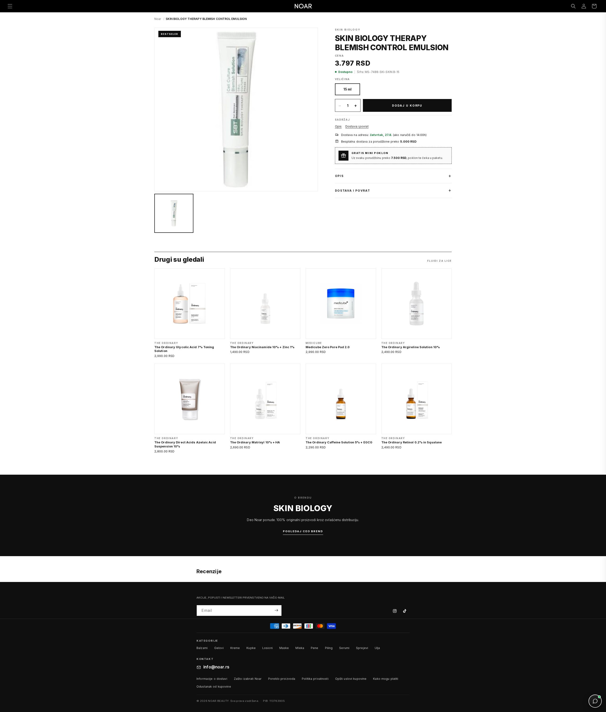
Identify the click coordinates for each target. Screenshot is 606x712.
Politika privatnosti (315, 678)
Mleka (299, 648)
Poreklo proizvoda (281, 678)
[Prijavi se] (276, 610)
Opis (338, 126)
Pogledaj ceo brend (303, 531)
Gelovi (219, 648)
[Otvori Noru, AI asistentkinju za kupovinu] (595, 701)
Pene (314, 648)
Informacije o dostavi (211, 678)
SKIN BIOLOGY (347, 29)
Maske (284, 648)
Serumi (344, 648)
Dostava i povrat (357, 126)
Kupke (251, 648)
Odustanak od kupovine (213, 686)
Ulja (377, 648)
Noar (157, 19)
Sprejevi (362, 648)
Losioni (267, 648)
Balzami (202, 648)
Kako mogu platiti (385, 678)
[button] (10, 6)
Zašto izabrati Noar (248, 678)
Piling (329, 648)
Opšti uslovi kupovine (351, 678)
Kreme (235, 648)
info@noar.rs (216, 667)
